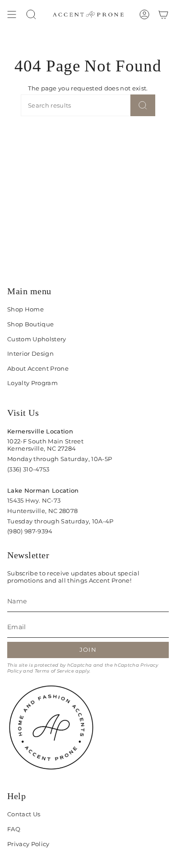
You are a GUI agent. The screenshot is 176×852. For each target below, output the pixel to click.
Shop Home (25, 309)
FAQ (13, 829)
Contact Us (23, 814)
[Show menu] (12, 14)
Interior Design (30, 353)
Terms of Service (54, 671)
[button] (31, 14)
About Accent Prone (38, 368)
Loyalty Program (32, 382)
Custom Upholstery (36, 339)
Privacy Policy (28, 843)
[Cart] (163, 14)
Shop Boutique (30, 324)
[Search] (142, 105)
